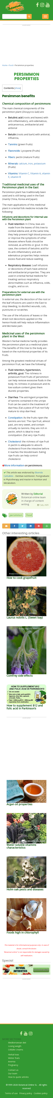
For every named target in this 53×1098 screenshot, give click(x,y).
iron (30, 163)
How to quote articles (18, 1077)
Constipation (15, 417)
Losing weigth (14, 1046)
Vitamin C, (24, 173)
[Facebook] (21, 1034)
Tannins (12, 144)
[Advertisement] (26, 45)
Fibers (11, 157)
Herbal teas (13, 1054)
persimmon (16, 515)
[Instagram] (30, 1034)
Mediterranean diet (17, 1042)
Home (4, 65)
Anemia (11, 1061)
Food (11, 65)
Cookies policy (40, 1093)
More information (14, 465)
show (17, 88)
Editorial (38, 493)
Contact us (13, 1070)
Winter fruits (14, 1058)
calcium (23, 163)
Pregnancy (13, 1065)
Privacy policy (25, 1093)
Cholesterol (14, 441)
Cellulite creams (15, 1049)
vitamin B (16, 177)
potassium (39, 163)
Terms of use (11, 1093)
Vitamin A (35, 173)
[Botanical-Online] (15, 6)
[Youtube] (25, 1034)
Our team (12, 1073)
